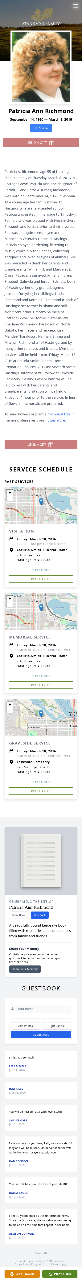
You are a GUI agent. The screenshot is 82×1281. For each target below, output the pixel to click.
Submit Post (41, 1034)
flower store (55, 420)
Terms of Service (51, 1264)
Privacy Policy (30, 1264)
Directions (41, 570)
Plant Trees (41, 579)
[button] (41, 502)
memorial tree (59, 414)
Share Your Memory (25, 969)
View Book (18, 915)
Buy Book (40, 915)
